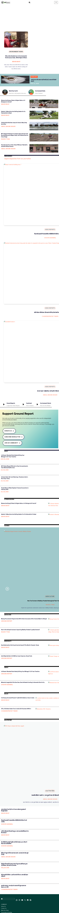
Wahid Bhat (50, 107)
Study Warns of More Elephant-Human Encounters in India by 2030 (18, 528)
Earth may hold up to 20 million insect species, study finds (16, 696)
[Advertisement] (29, 18)
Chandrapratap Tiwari (50, 356)
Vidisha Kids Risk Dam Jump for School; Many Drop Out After (16, 162)
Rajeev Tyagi (5, 177)
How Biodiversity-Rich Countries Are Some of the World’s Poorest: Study (20, 685)
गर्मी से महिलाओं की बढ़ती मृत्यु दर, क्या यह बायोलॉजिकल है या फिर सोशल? (15, 871)
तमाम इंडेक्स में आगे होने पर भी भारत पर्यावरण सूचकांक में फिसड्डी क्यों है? (13, 850)
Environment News (50, 99)
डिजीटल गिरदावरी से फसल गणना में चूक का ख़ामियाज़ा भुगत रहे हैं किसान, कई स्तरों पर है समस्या (14, 904)
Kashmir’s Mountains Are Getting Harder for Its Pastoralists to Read (18, 151)
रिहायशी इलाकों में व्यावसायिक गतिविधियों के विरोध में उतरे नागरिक (14, 860)
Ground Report (6, 661)
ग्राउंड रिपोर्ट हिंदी (50, 831)
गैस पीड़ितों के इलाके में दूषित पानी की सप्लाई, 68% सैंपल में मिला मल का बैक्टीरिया (14, 882)
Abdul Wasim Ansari (8, 164)
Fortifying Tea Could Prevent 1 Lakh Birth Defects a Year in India (17, 737)
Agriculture (50, 636)
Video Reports (50, 269)
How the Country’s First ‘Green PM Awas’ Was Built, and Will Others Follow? (18, 185)
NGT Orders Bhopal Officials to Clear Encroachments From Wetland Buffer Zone (21, 506)
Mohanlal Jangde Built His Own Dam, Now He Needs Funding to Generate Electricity (22, 722)
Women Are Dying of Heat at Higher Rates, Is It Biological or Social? (18, 140)
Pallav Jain (5, 907)
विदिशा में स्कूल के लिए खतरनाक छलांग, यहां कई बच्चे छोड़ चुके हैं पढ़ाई (14, 893)
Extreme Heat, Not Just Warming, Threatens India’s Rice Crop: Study (19, 517)
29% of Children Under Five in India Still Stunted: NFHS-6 (16, 748)
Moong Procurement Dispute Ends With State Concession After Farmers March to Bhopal (24, 658)
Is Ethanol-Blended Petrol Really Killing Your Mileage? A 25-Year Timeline (20, 495)
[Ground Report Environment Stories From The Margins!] (5, 3)
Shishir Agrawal (50, 277)
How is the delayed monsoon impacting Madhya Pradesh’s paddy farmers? (20, 669)
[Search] (29, 3)
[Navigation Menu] (56, 3)
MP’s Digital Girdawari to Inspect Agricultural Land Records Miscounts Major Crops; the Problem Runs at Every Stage (16, 174)
